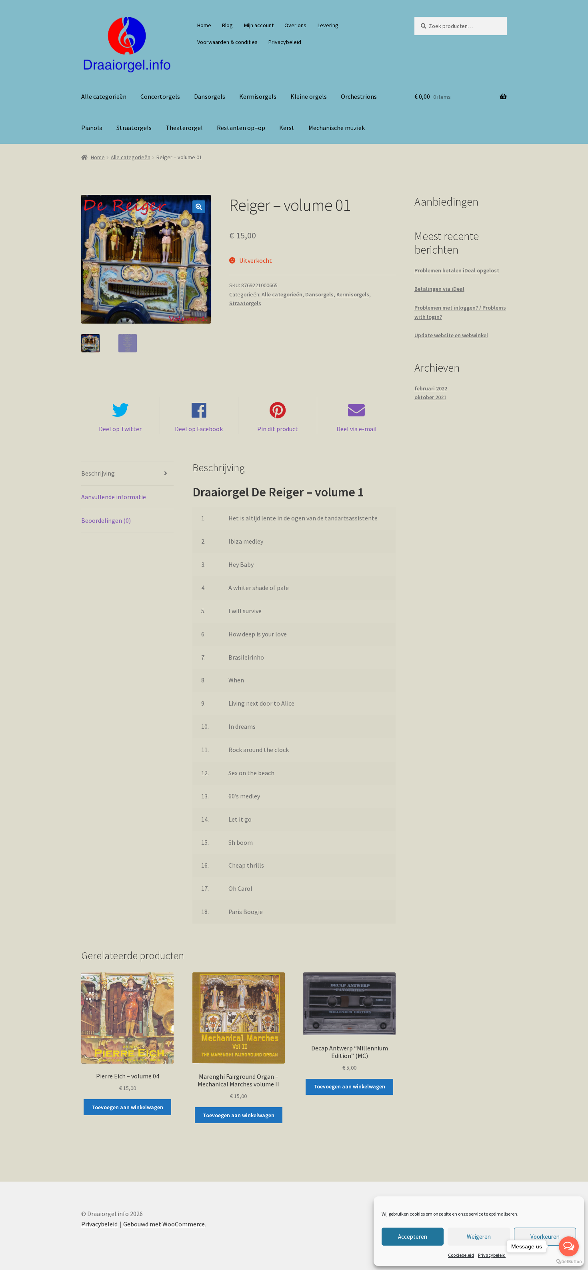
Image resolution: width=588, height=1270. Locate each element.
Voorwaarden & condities (227, 42)
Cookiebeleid (461, 1255)
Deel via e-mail (356, 429)
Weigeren (479, 1236)
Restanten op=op (241, 128)
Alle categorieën (103, 96)
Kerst (286, 128)
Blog (227, 25)
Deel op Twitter (120, 429)
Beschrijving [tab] (98, 473)
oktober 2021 (430, 397)
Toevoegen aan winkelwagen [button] (127, 1107)
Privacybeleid (492, 1255)
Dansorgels (209, 96)
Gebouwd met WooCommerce (164, 1224)
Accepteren (412, 1236)
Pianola (91, 128)
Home (204, 25)
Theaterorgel (184, 128)
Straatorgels (134, 128)
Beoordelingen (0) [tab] (106, 520)
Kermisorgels (257, 96)
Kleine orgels (308, 96)
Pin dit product (277, 429)
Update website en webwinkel (451, 335)
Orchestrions (359, 96)
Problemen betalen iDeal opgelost (456, 270)
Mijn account (259, 25)
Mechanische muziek (336, 128)
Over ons (295, 25)
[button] (198, 206)
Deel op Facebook (199, 429)
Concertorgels (160, 96)
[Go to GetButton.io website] (569, 1261)
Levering (328, 25)
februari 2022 (430, 388)
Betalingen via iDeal (439, 288)
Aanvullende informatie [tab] (113, 497)
